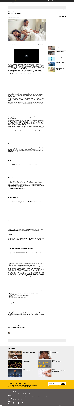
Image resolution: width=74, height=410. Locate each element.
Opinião (11, 399)
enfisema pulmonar (34, 201)
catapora (10, 230)
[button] (59, 16)
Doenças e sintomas (13, 396)
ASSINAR (63, 383)
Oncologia (35, 396)
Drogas (22, 396)
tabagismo (34, 265)
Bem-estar (9, 396)
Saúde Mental (43, 396)
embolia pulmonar (20, 269)
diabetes (13, 164)
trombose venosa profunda (20, 252)
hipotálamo (33, 80)
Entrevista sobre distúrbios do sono (19, 188)
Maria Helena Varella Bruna (11, 16)
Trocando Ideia (24, 399)
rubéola (13, 230)
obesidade (31, 265)
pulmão (32, 268)
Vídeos (14, 399)
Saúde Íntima (39, 396)
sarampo (16, 230)
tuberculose (31, 229)
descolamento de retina (26, 238)
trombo (9, 253)
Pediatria (33, 396)
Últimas (9, 399)
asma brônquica (14, 201)
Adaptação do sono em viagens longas (19, 84)
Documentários (20, 399)
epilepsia (13, 215)
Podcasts (16, 399)
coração (41, 270)
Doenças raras (19, 396)
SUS (46, 396)
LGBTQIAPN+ (25, 396)
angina (26, 184)
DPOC (29, 201)
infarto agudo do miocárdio (12, 185)
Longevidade (29, 396)
